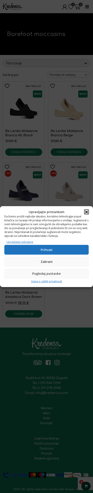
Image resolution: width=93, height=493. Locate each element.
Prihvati (47, 249)
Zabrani (47, 261)
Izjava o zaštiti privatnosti (46, 281)
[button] (86, 212)
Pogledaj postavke (46, 273)
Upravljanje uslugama (19, 242)
